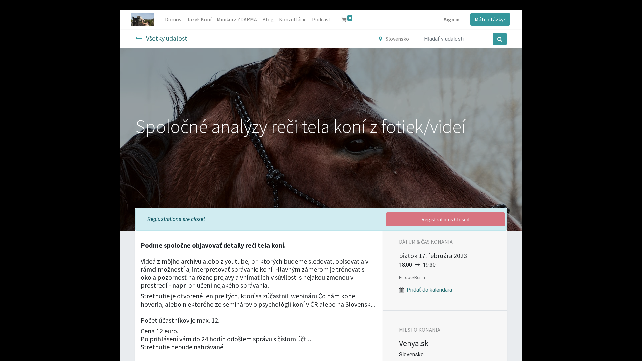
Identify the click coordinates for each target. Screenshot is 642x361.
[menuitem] (173, 19)
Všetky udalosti (167, 38)
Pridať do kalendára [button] (429, 290)
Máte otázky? (490, 19)
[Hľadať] (500, 39)
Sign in (452, 19)
